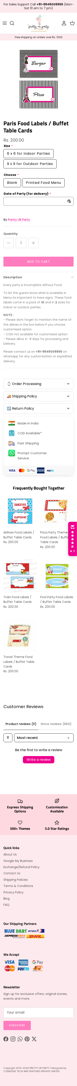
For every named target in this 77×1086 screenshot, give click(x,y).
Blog (6, 898)
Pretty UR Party (19, 219)
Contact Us (11, 873)
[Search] (14, 23)
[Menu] (4, 23)
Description (12, 277)
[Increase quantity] (33, 243)
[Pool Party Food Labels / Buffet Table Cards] (57, 576)
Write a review (39, 759)
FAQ (6, 905)
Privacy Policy (13, 892)
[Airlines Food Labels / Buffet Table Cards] (20, 511)
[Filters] (7, 737)
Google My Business (18, 861)
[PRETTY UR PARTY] (38, 23)
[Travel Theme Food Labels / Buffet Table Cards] (20, 635)
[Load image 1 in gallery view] (38, 79)
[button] (72, 539)
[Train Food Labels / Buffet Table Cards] (20, 576)
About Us (10, 854)
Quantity (10, 234)
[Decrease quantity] (8, 243)
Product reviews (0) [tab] (21, 724)
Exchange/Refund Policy (21, 867)
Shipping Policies (15, 880)
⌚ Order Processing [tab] (24, 383)
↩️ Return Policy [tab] (20, 408)
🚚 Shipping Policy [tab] (22, 396)
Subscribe (17, 1025)
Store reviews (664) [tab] (56, 724)
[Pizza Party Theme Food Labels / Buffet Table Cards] (57, 511)
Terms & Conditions (18, 886)
